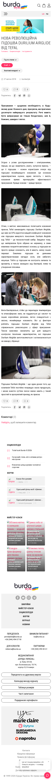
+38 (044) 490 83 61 (39, 649)
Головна (4, 51)
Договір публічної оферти (26, 770)
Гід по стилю (9, 60)
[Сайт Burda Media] (26, 731)
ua (43, 14)
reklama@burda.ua (13, 649)
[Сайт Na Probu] (26, 738)
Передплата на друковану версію (26, 674)
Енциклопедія (15, 51)
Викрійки (26, 604)
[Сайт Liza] (26, 713)
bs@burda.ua (39, 637)
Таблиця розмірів (26, 687)
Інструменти (27, 51)
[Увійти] (49, 5)
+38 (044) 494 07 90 (13, 639)
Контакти (26, 750)
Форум (10, 473)
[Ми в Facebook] (18, 598)
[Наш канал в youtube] (23, 598)
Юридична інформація (26, 754)
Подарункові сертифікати (26, 700)
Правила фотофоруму (26, 757)
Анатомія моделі (11, 71)
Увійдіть (5, 422)
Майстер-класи (14, 517)
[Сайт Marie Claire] (26, 720)
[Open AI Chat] (47, 775)
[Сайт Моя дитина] (26, 726)
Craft (6, 65)
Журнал (26, 620)
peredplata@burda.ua (13, 637)
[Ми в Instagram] (29, 598)
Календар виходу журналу (26, 681)
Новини (26, 624)
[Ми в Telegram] (34, 598)
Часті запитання (26, 694)
